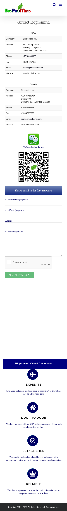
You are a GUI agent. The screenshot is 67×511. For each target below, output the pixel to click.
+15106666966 (29, 56)
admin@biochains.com (33, 67)
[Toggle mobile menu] (60, 4)
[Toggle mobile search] (54, 4)
